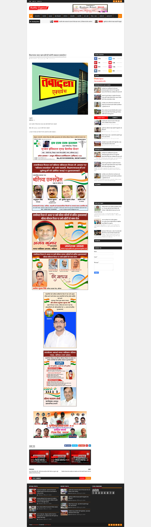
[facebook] (114, 1)
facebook (82, 478)
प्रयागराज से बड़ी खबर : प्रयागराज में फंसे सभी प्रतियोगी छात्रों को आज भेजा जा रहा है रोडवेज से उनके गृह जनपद (47, 491)
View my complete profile (100, 81)
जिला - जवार (94, 16)
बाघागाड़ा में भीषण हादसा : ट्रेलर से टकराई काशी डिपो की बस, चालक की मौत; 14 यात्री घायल (111, 232)
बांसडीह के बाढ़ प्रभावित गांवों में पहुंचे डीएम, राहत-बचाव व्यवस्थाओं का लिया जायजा (111, 143)
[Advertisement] (75, 37)
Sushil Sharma (47, 524)
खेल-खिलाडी (58, 16)
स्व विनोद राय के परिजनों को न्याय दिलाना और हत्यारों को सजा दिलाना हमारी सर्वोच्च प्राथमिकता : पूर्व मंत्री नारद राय (111, 104)
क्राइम (50, 16)
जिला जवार (119, 21)
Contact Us (39, 1)
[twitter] (116, 1)
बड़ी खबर (82, 21)
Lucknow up (51, 58)
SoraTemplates (35, 524)
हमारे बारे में (109, 16)
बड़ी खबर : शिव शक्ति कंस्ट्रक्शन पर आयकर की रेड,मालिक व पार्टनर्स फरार (39, 461)
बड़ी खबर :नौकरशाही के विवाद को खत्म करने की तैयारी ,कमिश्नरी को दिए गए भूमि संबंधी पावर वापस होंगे (79, 460)
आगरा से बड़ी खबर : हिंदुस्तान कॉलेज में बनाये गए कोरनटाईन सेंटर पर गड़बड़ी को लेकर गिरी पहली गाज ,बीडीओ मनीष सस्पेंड (47, 515)
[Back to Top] (121, 525)
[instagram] (119, 1)
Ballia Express (99, 79)
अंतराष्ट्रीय (37, 16)
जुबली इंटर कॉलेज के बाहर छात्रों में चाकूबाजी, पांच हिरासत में (98, 21)
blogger (88, 478)
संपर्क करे (102, 16)
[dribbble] (114, 525)
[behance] (121, 1)
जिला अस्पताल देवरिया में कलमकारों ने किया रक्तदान (47, 507)
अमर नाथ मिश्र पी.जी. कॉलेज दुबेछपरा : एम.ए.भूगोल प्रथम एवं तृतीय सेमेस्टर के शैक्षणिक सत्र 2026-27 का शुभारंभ (111, 221)
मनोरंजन (65, 16)
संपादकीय (72, 16)
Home (30, 1)
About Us (34, 1)
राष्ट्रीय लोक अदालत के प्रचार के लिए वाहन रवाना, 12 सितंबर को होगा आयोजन (57, 21)
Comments (115, 117)
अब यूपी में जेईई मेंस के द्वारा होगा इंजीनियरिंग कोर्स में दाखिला (60, 461)
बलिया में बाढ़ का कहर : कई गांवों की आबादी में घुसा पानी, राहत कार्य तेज (112, 135)
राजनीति (79, 16)
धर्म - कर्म (86, 16)
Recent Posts (101, 117)
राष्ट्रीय (44, 16)
